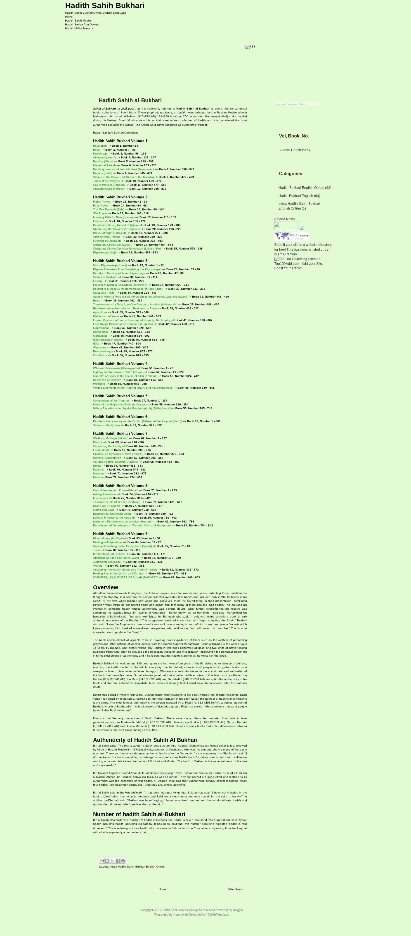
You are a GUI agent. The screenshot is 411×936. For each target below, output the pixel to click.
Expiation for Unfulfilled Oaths (112, 513)
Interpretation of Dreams (108, 553)
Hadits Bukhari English (295, 196)
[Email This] (102, 861)
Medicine (99, 473)
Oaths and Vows (103, 509)
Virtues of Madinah (105, 277)
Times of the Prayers (106, 180)
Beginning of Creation (107, 379)
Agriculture (100, 312)
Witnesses (99, 347)
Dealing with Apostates (107, 542)
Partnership (100, 331)
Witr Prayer (100, 213)
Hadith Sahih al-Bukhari (130, 100)
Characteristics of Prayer (108, 188)
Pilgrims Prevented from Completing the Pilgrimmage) (127, 269)
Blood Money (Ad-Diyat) (108, 538)
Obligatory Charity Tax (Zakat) (112, 244)
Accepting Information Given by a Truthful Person (125, 569)
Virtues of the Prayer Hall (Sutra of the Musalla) (123, 177)
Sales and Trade (104, 292)
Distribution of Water (106, 316)
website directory (319, 245)
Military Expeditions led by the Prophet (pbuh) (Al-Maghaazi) (131, 408)
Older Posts (235, 889)
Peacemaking (102, 351)
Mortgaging (100, 335)
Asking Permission (105, 494)
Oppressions (101, 327)
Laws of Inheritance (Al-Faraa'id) (114, 517)
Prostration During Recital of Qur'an (116, 225)
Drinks (97, 465)
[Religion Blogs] (302, 229)
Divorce (98, 442)
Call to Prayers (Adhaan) (109, 184)
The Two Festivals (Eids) (108, 209)
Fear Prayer (100, 205)
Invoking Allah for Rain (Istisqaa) (113, 217)
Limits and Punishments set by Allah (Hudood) (122, 521)
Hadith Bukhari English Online (301, 188)
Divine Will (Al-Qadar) (106, 505)
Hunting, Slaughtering (107, 457)
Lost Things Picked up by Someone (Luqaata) (123, 324)
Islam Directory (285, 254)
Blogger (238, 910)
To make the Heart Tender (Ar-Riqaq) (116, 501)
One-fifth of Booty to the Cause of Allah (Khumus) (125, 375)
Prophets (99, 383)
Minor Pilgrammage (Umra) (110, 265)
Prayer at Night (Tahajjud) (109, 232)
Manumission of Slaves (108, 339)
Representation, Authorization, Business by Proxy (125, 308)
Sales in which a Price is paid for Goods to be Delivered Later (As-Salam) (140, 296)
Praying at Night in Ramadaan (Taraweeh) (120, 284)
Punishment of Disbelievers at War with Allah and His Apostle (132, 525)
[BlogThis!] (107, 861)
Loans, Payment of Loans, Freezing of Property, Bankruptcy (132, 320)
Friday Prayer (101, 201)
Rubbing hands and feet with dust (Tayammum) (123, 169)
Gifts (96, 343)
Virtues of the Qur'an (106, 425)
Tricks (96, 550)
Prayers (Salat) (102, 173)
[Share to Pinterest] (123, 861)
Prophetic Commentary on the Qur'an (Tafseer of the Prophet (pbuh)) (137, 421)
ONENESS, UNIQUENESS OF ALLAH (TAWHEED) (125, 577)
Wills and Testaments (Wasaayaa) (114, 368)
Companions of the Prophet (111, 400)
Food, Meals (101, 450)
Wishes (97, 565)
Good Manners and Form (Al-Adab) (115, 490)
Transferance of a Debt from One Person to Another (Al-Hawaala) (135, 304)
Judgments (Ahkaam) (107, 561)
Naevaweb (180, 914)
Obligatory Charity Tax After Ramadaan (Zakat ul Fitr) (127, 248)
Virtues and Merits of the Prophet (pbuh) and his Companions (133, 387)
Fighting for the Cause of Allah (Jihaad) (118, 372)
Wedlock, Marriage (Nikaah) (110, 438)
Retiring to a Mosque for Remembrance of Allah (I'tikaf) (128, 288)
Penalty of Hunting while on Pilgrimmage (119, 273)
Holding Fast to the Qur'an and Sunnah (118, 573)
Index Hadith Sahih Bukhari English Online (137, 866)
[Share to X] (112, 861)
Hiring (96, 300)
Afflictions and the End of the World (116, 557)
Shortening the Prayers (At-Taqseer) (116, 229)
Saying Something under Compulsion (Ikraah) (122, 546)
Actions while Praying (107, 236)
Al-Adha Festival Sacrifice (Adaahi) (115, 461)
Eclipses (98, 221)
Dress (96, 477)
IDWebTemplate (217, 914)
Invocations (100, 498)
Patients (98, 469)
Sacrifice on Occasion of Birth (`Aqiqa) (117, 453)
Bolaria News (284, 219)
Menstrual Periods (104, 165)
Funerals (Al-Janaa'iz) (107, 240)
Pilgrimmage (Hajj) (104, 252)
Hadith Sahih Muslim (78, 20)
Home (69, 16)
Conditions (100, 355)
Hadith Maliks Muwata (79, 28)
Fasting (98, 280)
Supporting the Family (107, 446)
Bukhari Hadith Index (294, 150)
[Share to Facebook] (118, 861)
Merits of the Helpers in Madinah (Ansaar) (120, 404)
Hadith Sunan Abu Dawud (82, 24)
